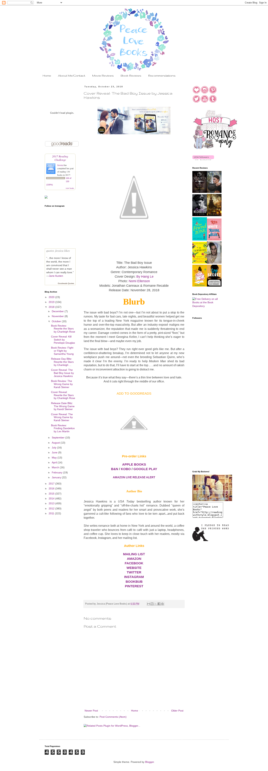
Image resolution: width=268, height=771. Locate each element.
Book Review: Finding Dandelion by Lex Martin (63, 428)
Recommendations (162, 75)
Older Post (177, 710)
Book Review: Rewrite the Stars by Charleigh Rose (63, 328)
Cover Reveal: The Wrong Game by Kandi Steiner (62, 417)
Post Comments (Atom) (113, 716)
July (54, 447)
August (56, 442)
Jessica (60, 165)
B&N (114, 469)
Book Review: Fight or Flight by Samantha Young (62, 350)
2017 (52, 483)
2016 (52, 488)
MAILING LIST (134, 554)
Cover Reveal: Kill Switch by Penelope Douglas (63, 339)
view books (70, 188)
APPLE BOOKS (134, 464)
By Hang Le (145, 276)
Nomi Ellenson (139, 281)
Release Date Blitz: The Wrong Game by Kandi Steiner (63, 406)
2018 (52, 306)
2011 (52, 513)
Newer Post (91, 710)
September (58, 437)
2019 (52, 302)
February (57, 472)
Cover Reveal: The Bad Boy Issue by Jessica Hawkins (62, 372)
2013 (52, 503)
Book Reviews (131, 75)
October (57, 321)
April (55, 462)
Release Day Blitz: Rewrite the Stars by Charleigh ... (62, 361)
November (58, 316)
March (56, 467)
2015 (52, 493)
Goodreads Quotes (66, 283)
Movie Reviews (103, 75)
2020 (52, 297)
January (57, 477)
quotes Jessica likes (58, 251)
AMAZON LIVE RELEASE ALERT (134, 477)
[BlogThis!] (152, 604)
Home (47, 75)
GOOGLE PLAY (145, 469)
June (55, 452)
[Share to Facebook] (159, 604)
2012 (52, 508)
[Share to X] (155, 604)
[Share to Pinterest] (162, 604)
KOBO (126, 469)
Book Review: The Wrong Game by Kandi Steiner (62, 384)
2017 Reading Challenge (60, 158)
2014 (52, 498)
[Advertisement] (207, 409)
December (58, 311)
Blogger (149, 761)
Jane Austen (56, 275)
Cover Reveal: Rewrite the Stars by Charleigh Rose (63, 395)
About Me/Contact (71, 75)
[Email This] (148, 604)
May (54, 457)
